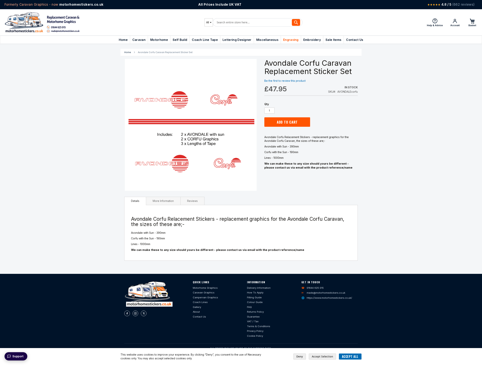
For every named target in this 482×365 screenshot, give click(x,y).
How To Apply (255, 292)
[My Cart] (472, 22)
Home (127, 52)
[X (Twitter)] (143, 313)
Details (135, 200)
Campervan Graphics (205, 297)
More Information (163, 200)
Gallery (197, 306)
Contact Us (199, 316)
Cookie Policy (255, 335)
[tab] (135, 201)
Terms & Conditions (258, 326)
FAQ (249, 306)
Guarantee (253, 316)
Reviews (192, 200)
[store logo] (42, 22)
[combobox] (209, 22)
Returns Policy (255, 311)
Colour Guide (255, 302)
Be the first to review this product (285, 80)
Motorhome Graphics (205, 287)
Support (18, 356)
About (196, 311)
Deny (299, 356)
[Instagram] (135, 313)
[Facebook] (127, 313)
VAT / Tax (253, 321)
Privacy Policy (255, 330)
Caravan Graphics (203, 292)
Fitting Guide (254, 297)
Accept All (350, 356)
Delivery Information (259, 287)
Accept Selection (322, 356)
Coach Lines (200, 302)
